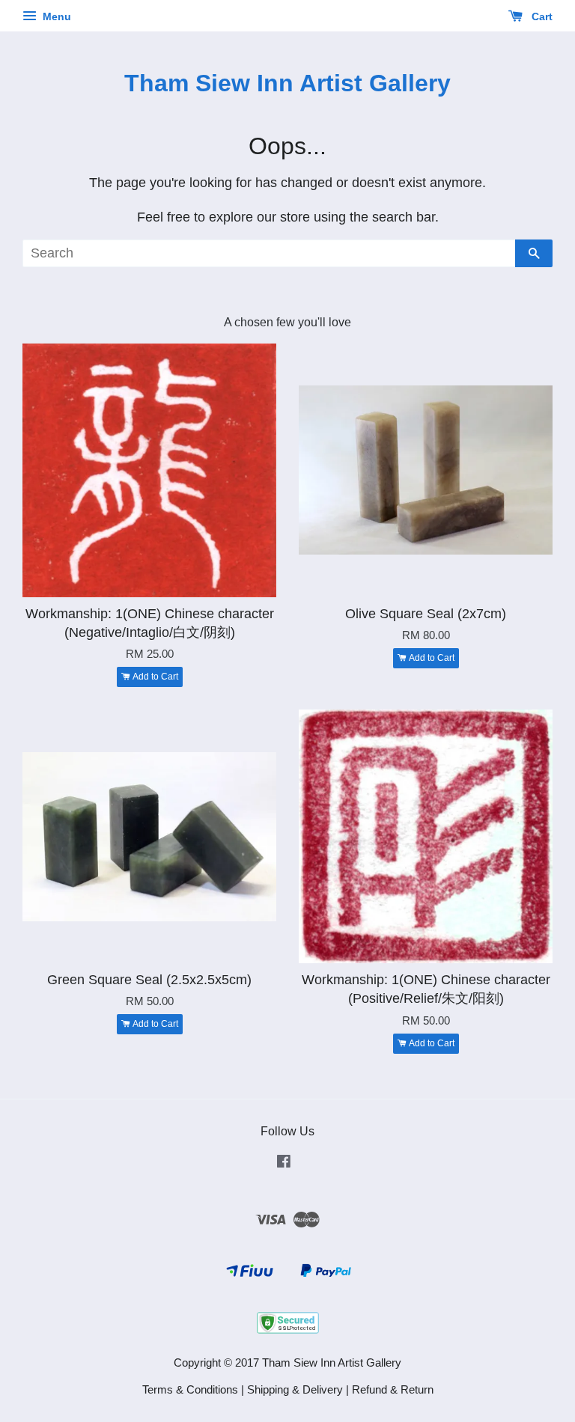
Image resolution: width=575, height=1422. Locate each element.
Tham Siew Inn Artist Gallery (287, 83)
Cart (541, 16)
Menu (55, 16)
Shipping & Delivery (295, 1389)
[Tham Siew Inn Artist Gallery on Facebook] (284, 1163)
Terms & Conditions (190, 1389)
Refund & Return (392, 1389)
